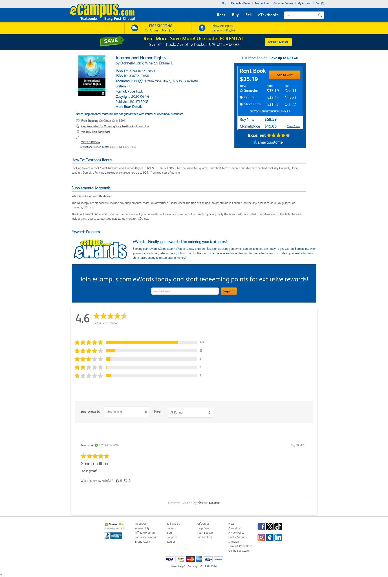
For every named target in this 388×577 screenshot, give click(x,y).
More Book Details (129, 106)
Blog (224, 3)
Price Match (235, 528)
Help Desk (203, 528)
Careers (170, 528)
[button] (141, 342)
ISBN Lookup (205, 532)
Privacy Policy (236, 532)
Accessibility (142, 528)
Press (231, 523)
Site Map (233, 541)
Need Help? (178, 566)
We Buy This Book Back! (96, 132)
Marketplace (262, 3)
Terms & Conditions (240, 546)
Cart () (320, 3)
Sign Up (228, 291)
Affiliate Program (145, 532)
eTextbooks (268, 14)
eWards (170, 541)
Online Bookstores (239, 550)
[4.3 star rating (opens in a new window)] (278, 135)
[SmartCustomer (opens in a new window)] (268, 142)
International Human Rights (93, 147)
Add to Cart (285, 75)
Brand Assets (142, 541)
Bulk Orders (173, 523)
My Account (304, 3)
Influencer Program (146, 537)
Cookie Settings (237, 537)
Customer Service (283, 3)
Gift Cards (203, 523)
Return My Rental (240, 3)
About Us (140, 523)
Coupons (171, 537)
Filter (157, 411)
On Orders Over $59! (103, 120)
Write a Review (90, 142)
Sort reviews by (90, 411)
